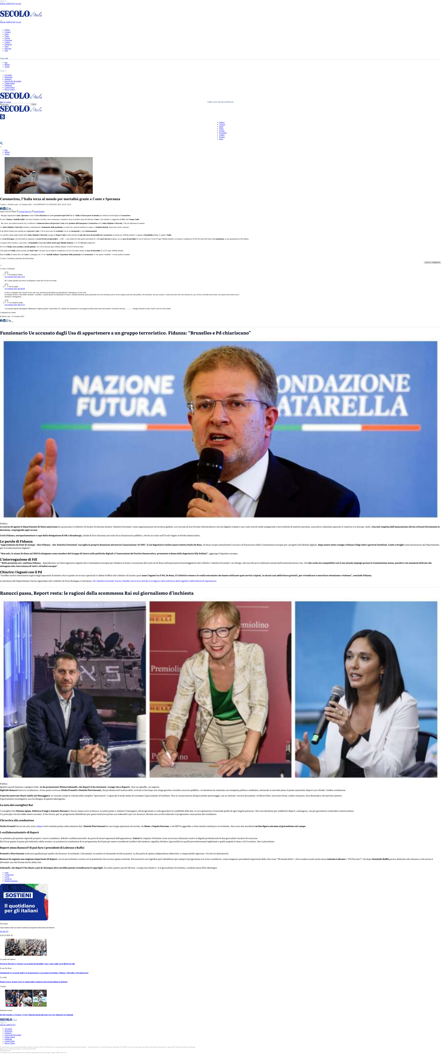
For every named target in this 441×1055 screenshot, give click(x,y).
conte (6, 873)
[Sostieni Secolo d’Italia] (24, 920)
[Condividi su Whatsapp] (7, 209)
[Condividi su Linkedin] (4, 209)
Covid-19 (8, 879)
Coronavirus (9, 875)
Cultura (7, 42)
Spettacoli (8, 44)
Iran (6, 62)
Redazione (8, 77)
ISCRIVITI (4, 931)
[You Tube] (3, 2)
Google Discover (25, 212)
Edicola (3, 4)
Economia (8, 40)
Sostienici (8, 79)
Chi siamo (8, 75)
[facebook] (1, 2)
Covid (7, 877)
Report (40, 826)
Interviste (8, 48)
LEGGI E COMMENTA (432, 262)
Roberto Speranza (11, 881)
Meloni (7, 65)
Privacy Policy (10, 89)
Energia (222, 137)
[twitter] (5, 2)
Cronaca (8, 32)
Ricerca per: (4, 104)
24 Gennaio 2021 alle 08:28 (15, 289)
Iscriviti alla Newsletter (13, 81)
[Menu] (1, 146)
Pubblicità (8, 85)
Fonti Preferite (39, 212)
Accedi (18, 4)
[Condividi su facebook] (1, 209)
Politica (7, 30)
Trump (7, 67)
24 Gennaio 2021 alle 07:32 (15, 305)
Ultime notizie (10, 83)
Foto (6, 51)
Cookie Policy (10, 87)
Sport (6, 46)
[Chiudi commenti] (1, 265)
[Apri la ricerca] (1, 144)
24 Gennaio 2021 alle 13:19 (15, 277)
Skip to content (5, 102)
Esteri (7, 34)
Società (7, 38)
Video (7, 36)
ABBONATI (10, 4)
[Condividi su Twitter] (10, 209)
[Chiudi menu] (1, 20)
